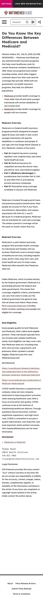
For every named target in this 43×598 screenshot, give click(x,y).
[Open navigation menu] (4, 22)
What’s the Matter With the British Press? (22, 4)
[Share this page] (39, 22)
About (10, 583)
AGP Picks (6, 4)
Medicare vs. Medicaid (14, 442)
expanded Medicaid (16, 306)
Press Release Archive (25, 583)
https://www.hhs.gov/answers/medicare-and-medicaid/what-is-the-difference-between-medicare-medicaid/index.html (21, 371)
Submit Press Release (21, 588)
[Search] (27, 22)
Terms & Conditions (21, 594)
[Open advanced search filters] (33, 22)
